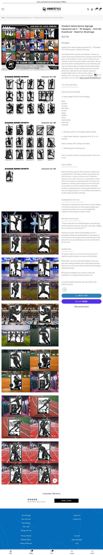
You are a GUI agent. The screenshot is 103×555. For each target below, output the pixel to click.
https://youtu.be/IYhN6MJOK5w (90, 78)
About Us (77, 515)
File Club (26, 527)
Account (77, 536)
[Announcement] (51, 2)
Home (3, 17)
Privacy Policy (26, 536)
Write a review (66, 500)
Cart (76, 543)
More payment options (81, 306)
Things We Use (26, 530)
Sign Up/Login (77, 540)
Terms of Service (26, 543)
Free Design (26, 523)
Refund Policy (26, 540)
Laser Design (26, 515)
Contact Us (77, 519)
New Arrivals (26, 519)
